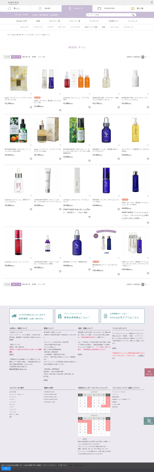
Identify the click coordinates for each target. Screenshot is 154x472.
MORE (11, 339)
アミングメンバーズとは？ (119, 391)
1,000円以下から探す (49, 391)
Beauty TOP (22, 21)
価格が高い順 (26, 57)
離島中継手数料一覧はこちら (18, 369)
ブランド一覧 (74, 21)
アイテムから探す (29, 34)
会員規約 (114, 402)
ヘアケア (50, 27)
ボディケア (62, 27)
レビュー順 (41, 57)
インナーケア (75, 27)
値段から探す (49, 388)
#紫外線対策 (43, 15)
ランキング (94, 21)
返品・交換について (85, 328)
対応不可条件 (98, 344)
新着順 (34, 57)
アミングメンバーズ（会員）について (126, 388)
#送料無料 (54, 15)
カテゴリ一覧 (54, 21)
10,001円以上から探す (49, 402)
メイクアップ (38, 27)
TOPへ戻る (149, 374)
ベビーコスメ (114, 27)
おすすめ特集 (12, 391)
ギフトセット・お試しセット (16, 394)
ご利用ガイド (113, 21)
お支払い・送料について (18, 328)
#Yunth (35, 15)
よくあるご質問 (116, 404)
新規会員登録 (115, 396)
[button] (148, 57)
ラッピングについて (120, 328)
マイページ (115, 394)
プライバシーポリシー (49, 465)
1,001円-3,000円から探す (50, 394)
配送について (49, 328)
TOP (8, 34)
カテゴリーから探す (17, 388)
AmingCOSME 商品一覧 (17, 34)
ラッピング (132, 21)
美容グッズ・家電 (91, 27)
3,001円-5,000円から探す (50, 396)
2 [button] (145, 57)
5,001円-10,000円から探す (50, 399)
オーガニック (128, 27)
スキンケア (24, 27)
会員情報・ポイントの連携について (121, 399)
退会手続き (115, 407)
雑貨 (103, 27)
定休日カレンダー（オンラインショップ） (93, 388)
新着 (38, 21)
